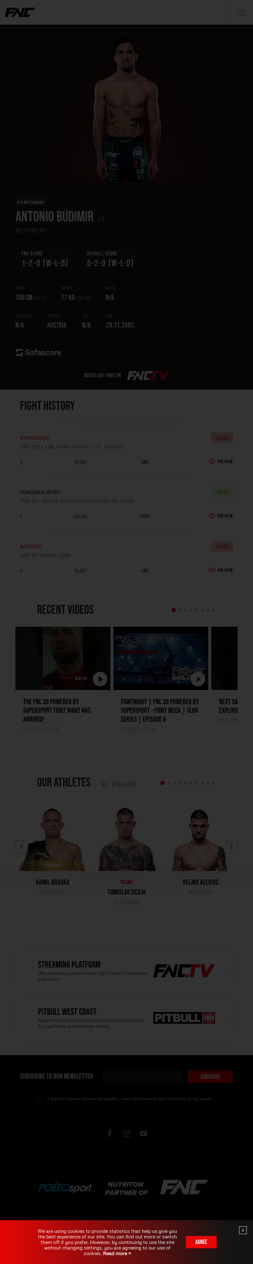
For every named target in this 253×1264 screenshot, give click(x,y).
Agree (201, 1242)
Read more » (116, 1253)
